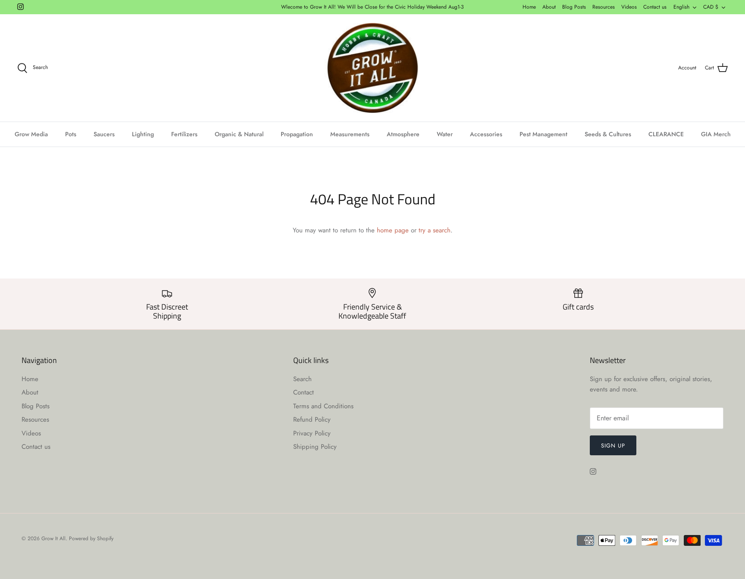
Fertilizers (184, 134)
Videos (629, 7)
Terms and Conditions (323, 406)
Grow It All (53, 538)
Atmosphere (403, 134)
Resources (603, 7)
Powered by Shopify (91, 538)
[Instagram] (20, 6)
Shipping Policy (315, 446)
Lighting (143, 134)
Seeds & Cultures (608, 134)
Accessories (486, 134)
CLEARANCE (666, 134)
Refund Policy (312, 419)
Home (529, 7)
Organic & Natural (239, 134)
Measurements (349, 134)
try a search (435, 230)
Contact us (655, 7)
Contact (303, 392)
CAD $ (710, 7)
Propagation (297, 134)
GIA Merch (716, 134)
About (549, 7)
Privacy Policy (312, 433)
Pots (70, 134)
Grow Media (31, 134)
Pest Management (543, 134)
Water (445, 134)
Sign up (613, 445)
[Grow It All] (372, 68)
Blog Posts (574, 7)
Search (302, 379)
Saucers (104, 134)
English (681, 7)
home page (393, 230)
